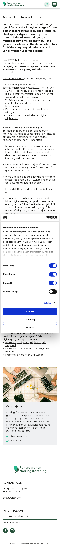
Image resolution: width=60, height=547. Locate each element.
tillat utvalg (30, 319)
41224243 (15, 440)
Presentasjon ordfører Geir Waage (24, 354)
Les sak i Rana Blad (13, 78)
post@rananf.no (12, 498)
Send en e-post (18, 436)
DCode (48, 544)
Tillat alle (30, 311)
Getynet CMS (14, 544)
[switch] (53, 274)
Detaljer (47, 303)
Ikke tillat (30, 327)
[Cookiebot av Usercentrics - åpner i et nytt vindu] (44, 217)
